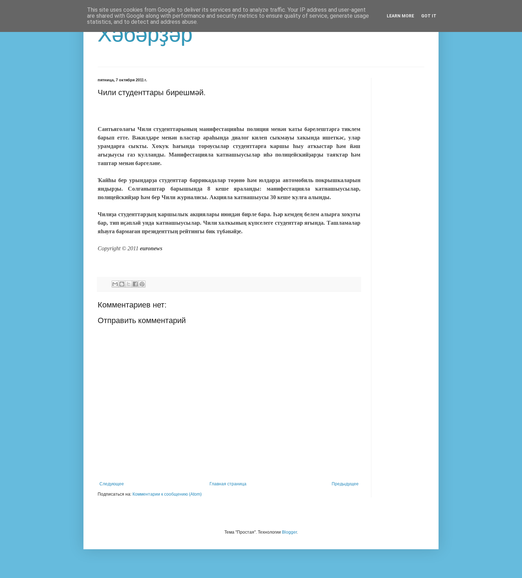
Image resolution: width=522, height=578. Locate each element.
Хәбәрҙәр (145, 34)
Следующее (111, 483)
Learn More (400, 15)
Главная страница (228, 483)
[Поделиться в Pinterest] (142, 284)
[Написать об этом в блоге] (121, 284)
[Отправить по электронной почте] (115, 284)
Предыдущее (345, 483)
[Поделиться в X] (128, 284)
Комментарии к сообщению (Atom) (167, 494)
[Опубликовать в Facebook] (135, 284)
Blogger (289, 532)
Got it (428, 15)
